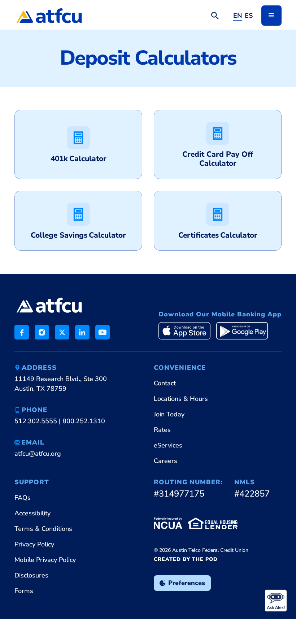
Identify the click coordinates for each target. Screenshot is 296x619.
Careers (165, 460)
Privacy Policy (34, 544)
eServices (168, 445)
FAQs (22, 497)
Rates (162, 429)
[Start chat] (276, 600)
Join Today (169, 414)
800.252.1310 (83, 421)
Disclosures (31, 575)
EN (237, 15)
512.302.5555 (35, 421)
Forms (23, 590)
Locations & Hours (181, 398)
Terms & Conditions (43, 528)
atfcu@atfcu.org (37, 453)
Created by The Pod (186, 559)
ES (249, 15)
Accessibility (32, 513)
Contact (165, 383)
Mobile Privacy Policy (45, 559)
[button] (271, 15)
